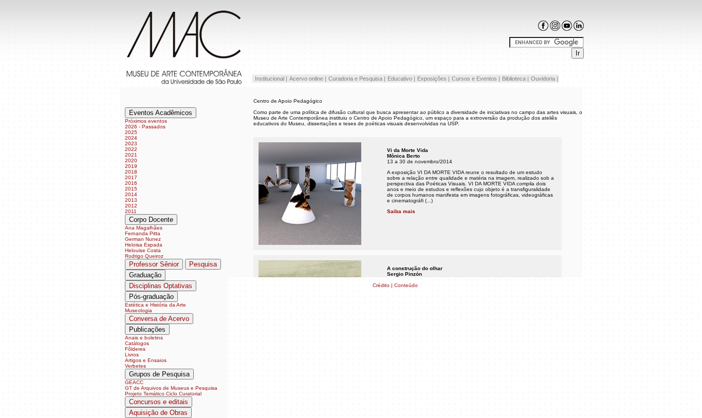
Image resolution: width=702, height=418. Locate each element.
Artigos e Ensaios (146, 360)
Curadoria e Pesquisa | (356, 78)
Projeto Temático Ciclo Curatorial (163, 393)
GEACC (134, 382)
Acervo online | (307, 78)
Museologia (138, 310)
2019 (131, 166)
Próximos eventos (146, 121)
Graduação (145, 275)
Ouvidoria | (544, 78)
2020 (131, 160)
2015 (131, 189)
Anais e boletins (144, 337)
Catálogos (137, 343)
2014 (131, 194)
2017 (131, 177)
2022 (131, 149)
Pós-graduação (151, 296)
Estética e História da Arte (155, 305)
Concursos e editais (158, 402)
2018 (131, 172)
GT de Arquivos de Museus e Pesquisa (171, 388)
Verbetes (135, 366)
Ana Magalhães (143, 228)
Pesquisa (203, 264)
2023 (131, 143)
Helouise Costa (143, 250)
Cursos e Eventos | (476, 78)
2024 (131, 138)
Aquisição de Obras (158, 412)
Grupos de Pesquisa (159, 374)
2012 (131, 205)
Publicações (147, 329)
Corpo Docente (151, 219)
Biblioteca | (515, 78)
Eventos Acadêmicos (160, 113)
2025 (131, 132)
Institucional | (270, 78)
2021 (131, 155)
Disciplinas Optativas (160, 286)
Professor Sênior (154, 264)
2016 (131, 183)
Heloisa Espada (143, 245)
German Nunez (143, 239)
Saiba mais (401, 211)
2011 (131, 211)
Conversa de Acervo (159, 318)
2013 (131, 200)
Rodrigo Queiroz (144, 256)
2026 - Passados (145, 126)
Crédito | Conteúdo (395, 285)
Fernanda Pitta (142, 233)
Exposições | (433, 78)
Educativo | (401, 78)
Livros (132, 354)
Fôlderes (135, 349)
